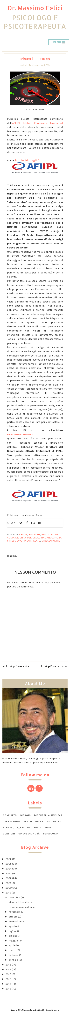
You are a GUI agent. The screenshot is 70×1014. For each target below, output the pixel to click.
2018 (8, 964)
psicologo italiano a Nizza (44, 537)
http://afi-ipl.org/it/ (27, 160)
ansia (37, 827)
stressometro (51, 540)
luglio (12, 931)
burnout (34, 534)
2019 (8, 892)
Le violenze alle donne (22, 907)
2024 (9, 868)
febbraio (14, 955)
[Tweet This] (20, 523)
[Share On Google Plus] (33, 523)
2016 (8, 974)
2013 (8, 988)
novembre (15, 911)
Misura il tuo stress (20, 902)
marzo (12, 950)
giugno (13, 935)
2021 (8, 883)
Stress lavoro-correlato (23, 540)
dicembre (14, 897)
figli (48, 827)
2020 (9, 887)
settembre (15, 921)
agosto (13, 926)
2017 (8, 969)
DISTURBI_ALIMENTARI (48, 815)
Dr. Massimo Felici (35, 8)
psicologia (50, 833)
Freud (28, 821)
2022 (9, 878)
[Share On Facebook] (26, 523)
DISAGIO (25, 815)
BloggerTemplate (52, 1010)
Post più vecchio (52, 666)
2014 (8, 983)
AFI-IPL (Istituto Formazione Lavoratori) (37, 123)
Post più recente (17, 666)
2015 (8, 979)
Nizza (39, 821)
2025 (9, 863)
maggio (13, 940)
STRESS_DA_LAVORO (16, 827)
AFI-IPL (23, 534)
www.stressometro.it (20, 434)
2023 (9, 873)
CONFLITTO (10, 815)
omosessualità (29, 833)
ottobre (13, 916)
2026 (9, 859)
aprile (12, 945)
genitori (9, 833)
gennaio (13, 959)
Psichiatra (54, 821)
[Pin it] (39, 523)
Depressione (11, 821)
